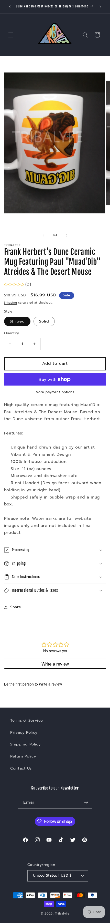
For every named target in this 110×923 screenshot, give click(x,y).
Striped (17, 321)
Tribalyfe (62, 913)
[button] (11, 35)
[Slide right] (66, 235)
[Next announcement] (100, 6)
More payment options (55, 392)
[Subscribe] (86, 802)
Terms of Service (26, 720)
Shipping (10, 303)
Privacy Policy (24, 732)
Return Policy (23, 756)
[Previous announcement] (9, 6)
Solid (44, 321)
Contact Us (20, 768)
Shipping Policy (25, 744)
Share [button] (15, 607)
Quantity (11, 333)
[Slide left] (43, 235)
